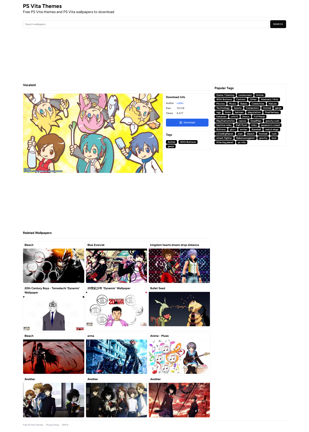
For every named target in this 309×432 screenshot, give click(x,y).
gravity (263, 138)
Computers (252, 108)
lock (274, 138)
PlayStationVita (225, 120)
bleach (250, 133)
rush (274, 133)
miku (254, 125)
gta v (233, 129)
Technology (223, 108)
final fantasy (272, 112)
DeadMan (256, 120)
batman (239, 112)
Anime (171, 142)
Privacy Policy (52, 425)
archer (243, 129)
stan (240, 133)
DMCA (65, 425)
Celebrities (258, 103)
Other (253, 99)
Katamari (221, 116)
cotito (180, 103)
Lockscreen (245, 95)
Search (278, 24)
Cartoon (241, 99)
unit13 (234, 116)
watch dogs (271, 129)
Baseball (256, 129)
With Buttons (188, 142)
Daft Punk (241, 125)
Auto (228, 112)
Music (232, 103)
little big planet (225, 142)
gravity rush (272, 120)
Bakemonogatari (245, 138)
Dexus (245, 116)
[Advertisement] (116, 56)
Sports (238, 108)
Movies (220, 103)
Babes (243, 103)
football (263, 133)
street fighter (224, 138)
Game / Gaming (225, 95)
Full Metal (259, 116)
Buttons (221, 129)
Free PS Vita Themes (33, 425)
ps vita (242, 142)
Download (189, 122)
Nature (273, 103)
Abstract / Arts (269, 99)
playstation (254, 112)
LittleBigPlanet (224, 133)
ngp (218, 112)
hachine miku (224, 125)
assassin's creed (270, 125)
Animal (267, 108)
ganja (171, 146)
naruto (242, 120)
